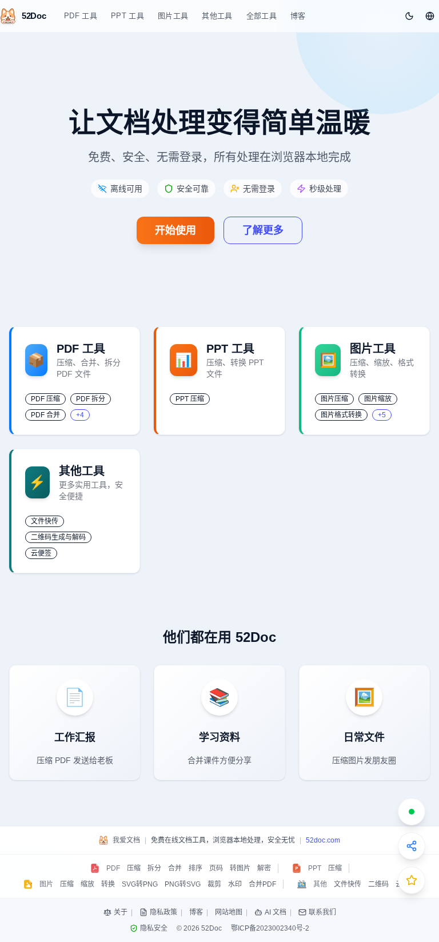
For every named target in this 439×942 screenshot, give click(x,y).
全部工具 (261, 15)
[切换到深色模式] (409, 16)
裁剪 (214, 884)
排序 (195, 868)
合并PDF (262, 884)
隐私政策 (163, 912)
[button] (430, 16)
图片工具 (173, 15)
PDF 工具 (80, 15)
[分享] (411, 846)
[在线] (411, 811)
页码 (216, 868)
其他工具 (217, 15)
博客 (298, 15)
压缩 (134, 868)
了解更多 (263, 230)
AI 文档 (275, 912)
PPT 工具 (127, 15)
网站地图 (228, 912)
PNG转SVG (183, 884)
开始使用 (175, 230)
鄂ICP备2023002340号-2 (270, 928)
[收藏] (411, 880)
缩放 (87, 884)
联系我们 (322, 912)
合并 (175, 868)
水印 (235, 884)
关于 (120, 912)
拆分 (154, 868)
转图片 (240, 868)
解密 (264, 868)
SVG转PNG (140, 884)
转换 (108, 884)
